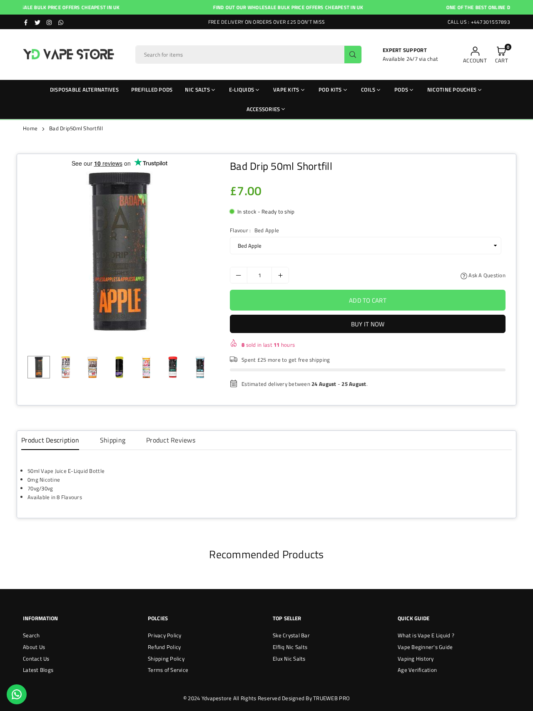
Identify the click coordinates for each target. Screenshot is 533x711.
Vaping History (416, 658)
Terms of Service (168, 670)
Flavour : (254, 230)
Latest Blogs (38, 670)
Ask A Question (486, 275)
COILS (368, 89)
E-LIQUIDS (241, 89)
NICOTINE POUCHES (451, 89)
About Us (34, 647)
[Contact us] (17, 694)
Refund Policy (164, 647)
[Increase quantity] (280, 275)
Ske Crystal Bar (291, 635)
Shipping (112, 440)
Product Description (50, 440)
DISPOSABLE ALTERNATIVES (84, 89)
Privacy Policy (165, 635)
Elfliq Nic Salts (290, 647)
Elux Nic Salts (289, 658)
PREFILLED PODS (152, 89)
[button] (501, 54)
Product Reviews (170, 440)
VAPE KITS (286, 89)
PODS (401, 89)
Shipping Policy (166, 658)
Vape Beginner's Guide (425, 647)
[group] (119, 251)
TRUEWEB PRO (331, 698)
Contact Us (36, 658)
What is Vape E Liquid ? (426, 635)
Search (31, 635)
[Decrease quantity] (238, 275)
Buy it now (368, 324)
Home (30, 128)
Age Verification (417, 670)
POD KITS (330, 89)
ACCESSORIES (263, 109)
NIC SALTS (197, 89)
